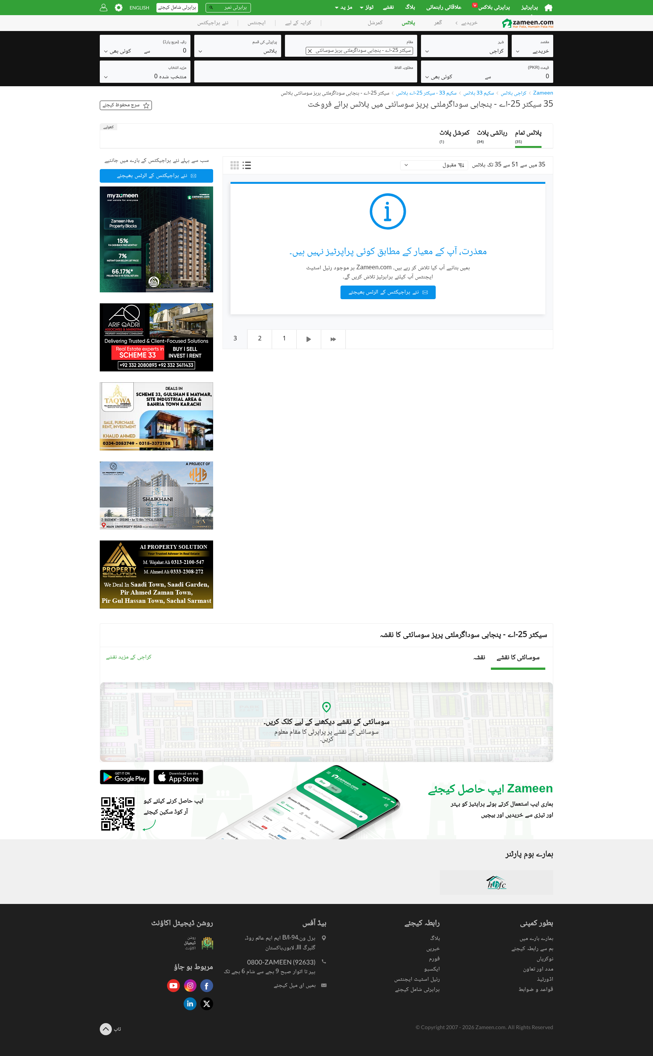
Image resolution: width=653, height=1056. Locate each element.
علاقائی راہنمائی (443, 7)
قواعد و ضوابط (535, 989)
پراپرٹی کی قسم (264, 42)
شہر (501, 42)
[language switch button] (139, 7)
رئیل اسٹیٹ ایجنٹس (417, 979)
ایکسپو (432, 969)
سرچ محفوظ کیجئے (120, 105)
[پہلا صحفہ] (333, 339)
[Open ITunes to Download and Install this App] (176, 783)
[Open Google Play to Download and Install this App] (125, 783)
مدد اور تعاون (538, 969)
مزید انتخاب (177, 68)
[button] (532, 51)
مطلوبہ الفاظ (403, 68)
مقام (410, 42)
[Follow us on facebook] (205, 993)
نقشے (388, 7)
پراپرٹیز (529, 7)
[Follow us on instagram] (188, 993)
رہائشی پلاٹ (492, 136)
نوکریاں (545, 959)
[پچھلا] (309, 339)
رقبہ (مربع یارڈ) (174, 42)
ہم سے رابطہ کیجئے (532, 949)
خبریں (433, 949)
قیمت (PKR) (538, 68)
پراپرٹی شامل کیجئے (417, 989)
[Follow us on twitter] (205, 1011)
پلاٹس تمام (528, 136)
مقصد (544, 42)
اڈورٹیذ (545, 979)
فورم (434, 959)
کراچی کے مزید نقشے (129, 657)
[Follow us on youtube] (171, 993)
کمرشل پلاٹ (454, 136)
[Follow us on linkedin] (188, 1011)
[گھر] (548, 7)
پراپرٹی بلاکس (492, 7)
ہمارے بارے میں (536, 938)
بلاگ (410, 7)
